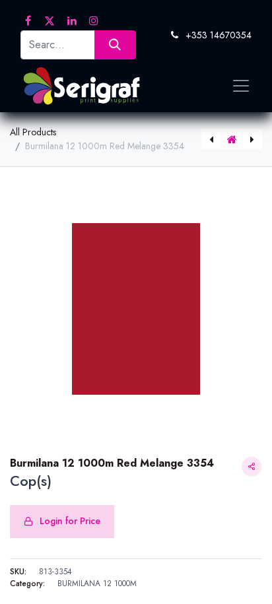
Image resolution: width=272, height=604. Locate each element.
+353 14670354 (219, 35)
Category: (27, 583)
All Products (33, 132)
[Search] (115, 44)
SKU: (18, 572)
